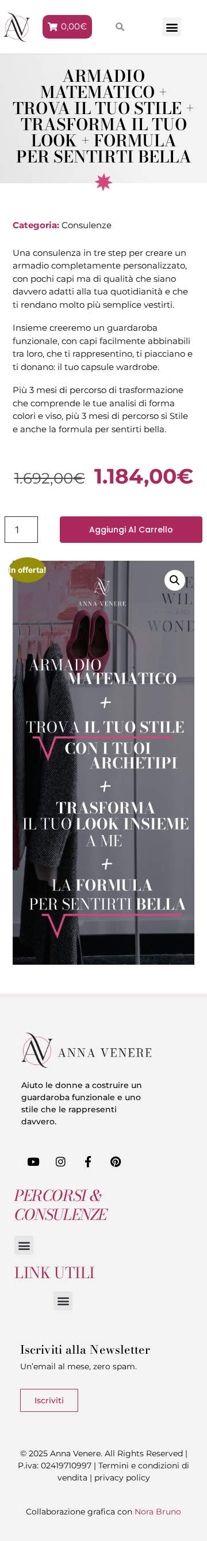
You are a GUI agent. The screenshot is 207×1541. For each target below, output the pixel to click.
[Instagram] (61, 1162)
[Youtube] (33, 1162)
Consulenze (87, 225)
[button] (171, 26)
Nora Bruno (158, 1511)
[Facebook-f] (88, 1162)
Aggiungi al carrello (131, 529)
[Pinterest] (115, 1162)
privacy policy (122, 1477)
